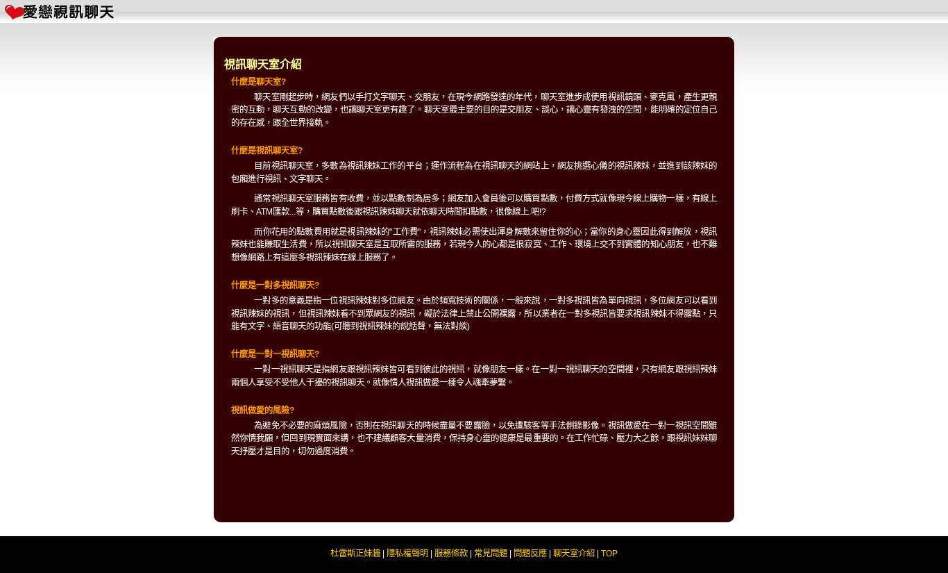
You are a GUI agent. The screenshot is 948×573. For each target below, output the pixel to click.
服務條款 (451, 553)
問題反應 (530, 553)
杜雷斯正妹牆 (355, 553)
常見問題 (490, 553)
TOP (609, 553)
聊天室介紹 (574, 553)
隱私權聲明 (407, 553)
